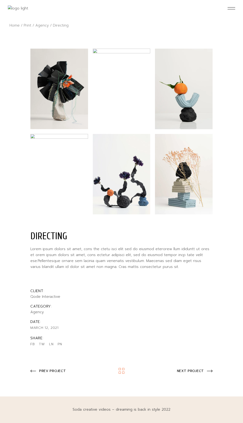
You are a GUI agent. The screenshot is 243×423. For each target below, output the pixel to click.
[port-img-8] (184, 174)
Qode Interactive (45, 296)
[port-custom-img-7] (121, 89)
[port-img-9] (59, 174)
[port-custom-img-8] (59, 89)
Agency (37, 312)
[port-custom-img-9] (184, 89)
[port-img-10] (121, 174)
